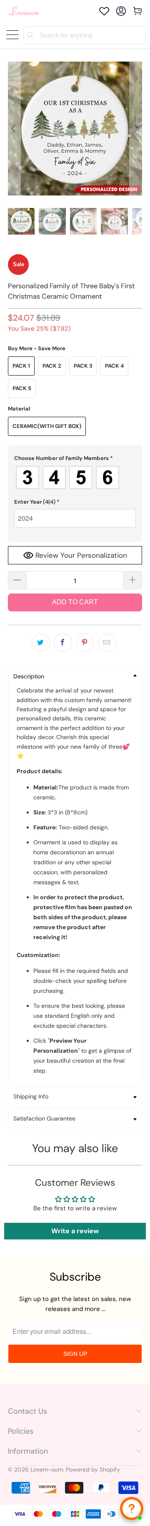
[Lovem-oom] (23, 11)
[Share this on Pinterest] (85, 642)
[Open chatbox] (131, 1508)
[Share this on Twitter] (41, 642)
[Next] (135, 128)
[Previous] (14, 128)
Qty (13, 563)
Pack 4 (114, 365)
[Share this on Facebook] (63, 642)
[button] (75, 458)
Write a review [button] (75, 1231)
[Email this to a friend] (107, 642)
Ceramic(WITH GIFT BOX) (46, 426)
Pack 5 (21, 388)
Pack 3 (83, 365)
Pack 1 (21, 365)
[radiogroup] (75, 477)
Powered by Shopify (93, 1469)
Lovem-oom (46, 1469)
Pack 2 (51, 365)
